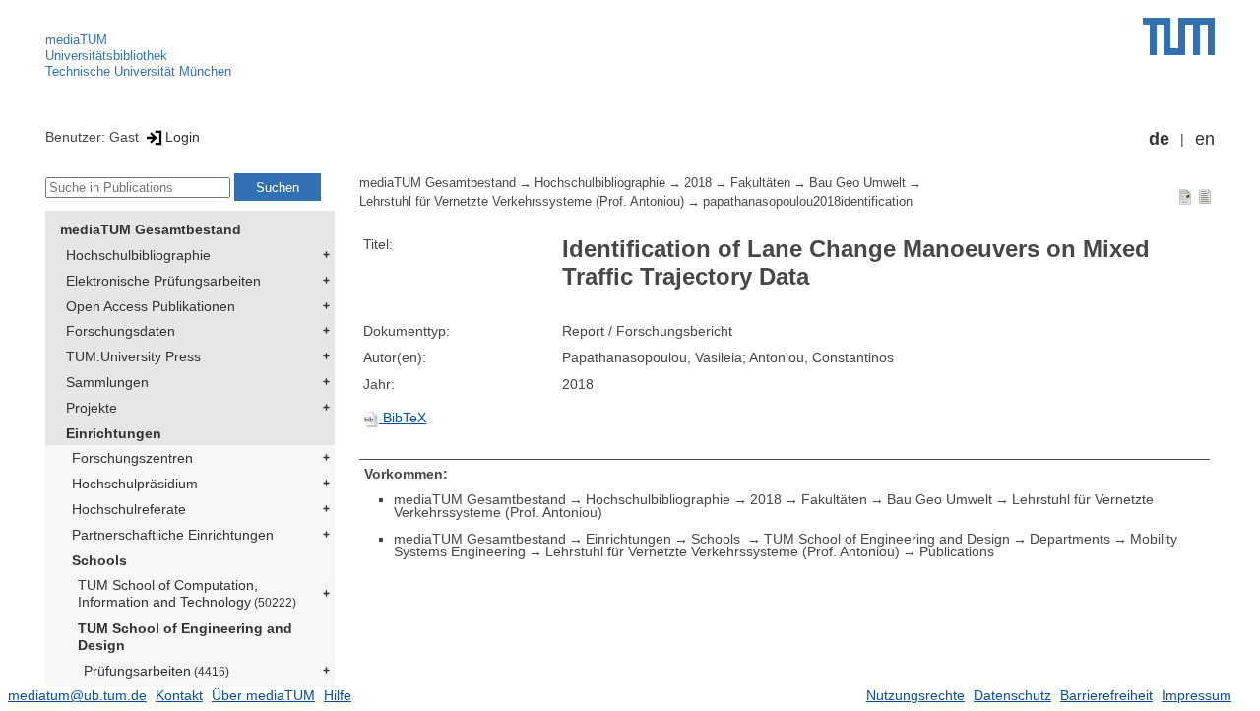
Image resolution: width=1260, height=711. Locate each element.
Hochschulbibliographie (138, 255)
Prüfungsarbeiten (156, 671)
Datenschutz (1012, 695)
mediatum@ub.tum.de (77, 695)
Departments (1070, 539)
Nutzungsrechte (915, 695)
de (1159, 139)
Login (182, 137)
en (1205, 139)
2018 (698, 183)
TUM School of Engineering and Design (185, 636)
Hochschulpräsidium (135, 483)
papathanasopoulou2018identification (808, 202)
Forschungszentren (132, 458)
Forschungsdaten (120, 331)
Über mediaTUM (263, 695)
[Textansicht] (1205, 196)
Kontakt (179, 695)
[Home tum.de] (1179, 36)
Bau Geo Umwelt (857, 183)
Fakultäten (760, 183)
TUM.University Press (133, 356)
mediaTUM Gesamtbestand (150, 229)
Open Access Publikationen (150, 306)
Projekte (91, 408)
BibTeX (402, 417)
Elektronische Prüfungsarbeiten (163, 281)
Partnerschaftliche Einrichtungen (173, 535)
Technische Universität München (138, 71)
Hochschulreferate (129, 509)
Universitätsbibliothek (106, 55)
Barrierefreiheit (1106, 695)
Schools (99, 560)
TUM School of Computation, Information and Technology (187, 593)
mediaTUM (76, 39)
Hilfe (337, 695)
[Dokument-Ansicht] (1185, 196)
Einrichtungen (113, 433)
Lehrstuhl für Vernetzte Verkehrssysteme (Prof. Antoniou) (521, 202)
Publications (956, 551)
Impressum (1196, 695)
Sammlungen (107, 382)
